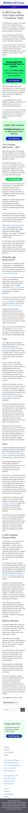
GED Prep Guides (9, 770)
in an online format (10, 301)
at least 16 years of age (9, 273)
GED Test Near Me (9, 778)
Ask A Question (9, 752)
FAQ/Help (7, 750)
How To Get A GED (10, 768)
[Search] (22, 710)
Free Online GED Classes (11, 760)
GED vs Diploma (9, 783)
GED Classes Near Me (11, 776)
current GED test (10, 503)
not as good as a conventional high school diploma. (13, 453)
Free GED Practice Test (11, 763)
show (16, 702)
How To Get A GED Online (12, 765)
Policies (6, 755)
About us (7, 747)
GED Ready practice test (14, 305)
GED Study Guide (9, 781)
